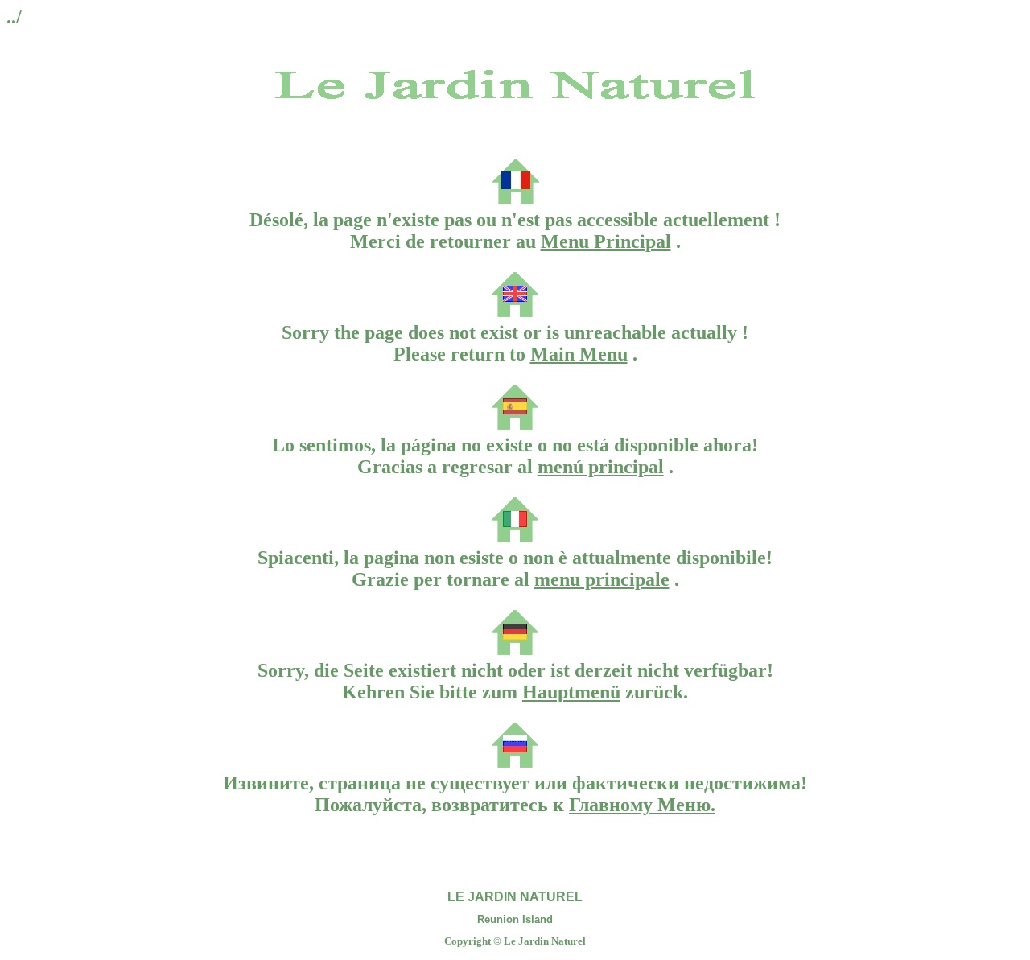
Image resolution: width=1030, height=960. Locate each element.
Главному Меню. (642, 804)
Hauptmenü (571, 692)
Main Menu (579, 354)
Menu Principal (606, 241)
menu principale (602, 579)
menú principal (601, 466)
